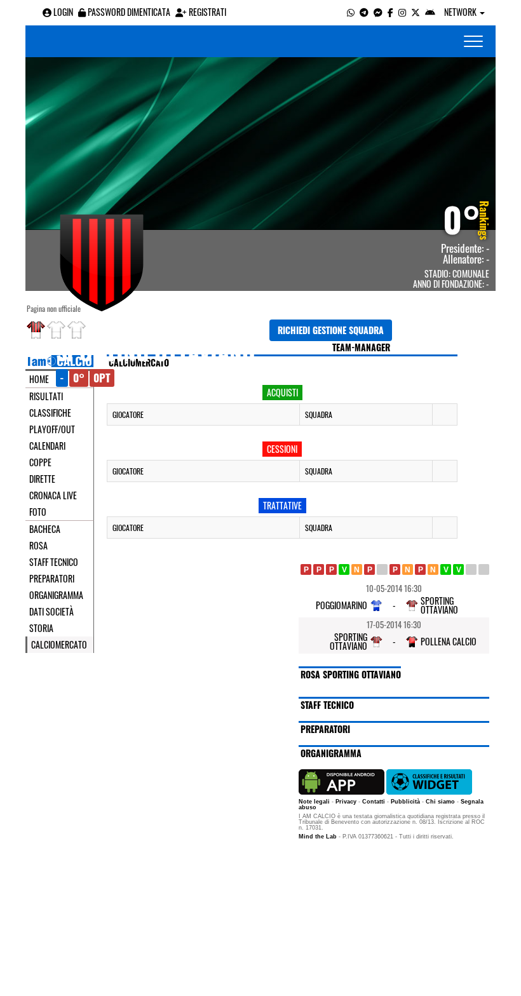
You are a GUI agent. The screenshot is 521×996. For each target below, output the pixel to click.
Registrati (206, 11)
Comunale (470, 273)
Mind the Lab (318, 836)
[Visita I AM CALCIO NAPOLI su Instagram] (402, 11)
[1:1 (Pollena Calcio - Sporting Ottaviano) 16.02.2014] (356, 569)
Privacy (345, 801)
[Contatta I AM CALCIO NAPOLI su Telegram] (364, 11)
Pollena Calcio (449, 641)
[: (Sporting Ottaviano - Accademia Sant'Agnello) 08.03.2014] (382, 569)
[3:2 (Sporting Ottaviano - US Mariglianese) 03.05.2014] (458, 569)
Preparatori (51, 578)
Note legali (314, 801)
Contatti (373, 801)
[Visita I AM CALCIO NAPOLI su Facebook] (390, 11)
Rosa (38, 545)
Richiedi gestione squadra (331, 330)
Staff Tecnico (53, 562)
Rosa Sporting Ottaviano (351, 674)
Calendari (47, 445)
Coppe (40, 462)
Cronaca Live (53, 495)
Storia (41, 628)
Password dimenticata (128, 11)
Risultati (46, 396)
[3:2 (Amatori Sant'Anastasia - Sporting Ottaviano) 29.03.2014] (420, 569)
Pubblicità (405, 801)
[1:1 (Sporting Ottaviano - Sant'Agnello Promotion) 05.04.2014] (433, 569)
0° (462, 218)
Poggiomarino (341, 605)
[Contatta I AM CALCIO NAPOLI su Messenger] (378, 11)
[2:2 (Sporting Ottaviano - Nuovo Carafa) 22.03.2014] (407, 569)
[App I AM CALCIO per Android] (430, 11)
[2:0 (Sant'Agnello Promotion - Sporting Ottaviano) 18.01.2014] (306, 569)
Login (62, 11)
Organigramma (56, 595)
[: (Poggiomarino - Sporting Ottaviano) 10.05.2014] (471, 569)
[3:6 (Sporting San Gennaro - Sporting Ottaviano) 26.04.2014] (445, 569)
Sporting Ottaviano (155, 351)
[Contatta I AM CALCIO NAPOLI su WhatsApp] (351, 11)
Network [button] (461, 11)
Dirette (42, 478)
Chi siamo (440, 801)
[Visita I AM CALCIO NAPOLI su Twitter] (415, 11)
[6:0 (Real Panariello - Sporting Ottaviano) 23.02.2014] (369, 569)
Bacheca (44, 529)
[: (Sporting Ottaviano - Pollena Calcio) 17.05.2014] (483, 569)
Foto (37, 512)
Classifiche (50, 412)
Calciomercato (59, 644)
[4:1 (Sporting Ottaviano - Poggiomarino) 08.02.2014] (344, 569)
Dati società (51, 611)
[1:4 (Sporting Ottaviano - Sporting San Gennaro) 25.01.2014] (318, 569)
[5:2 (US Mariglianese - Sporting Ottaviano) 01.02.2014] (331, 569)
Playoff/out (52, 429)
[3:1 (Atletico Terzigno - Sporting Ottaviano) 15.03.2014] (394, 569)
